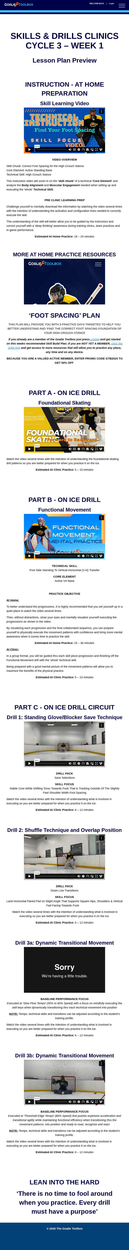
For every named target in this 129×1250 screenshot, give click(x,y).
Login (111, 3)
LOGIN (94, 339)
